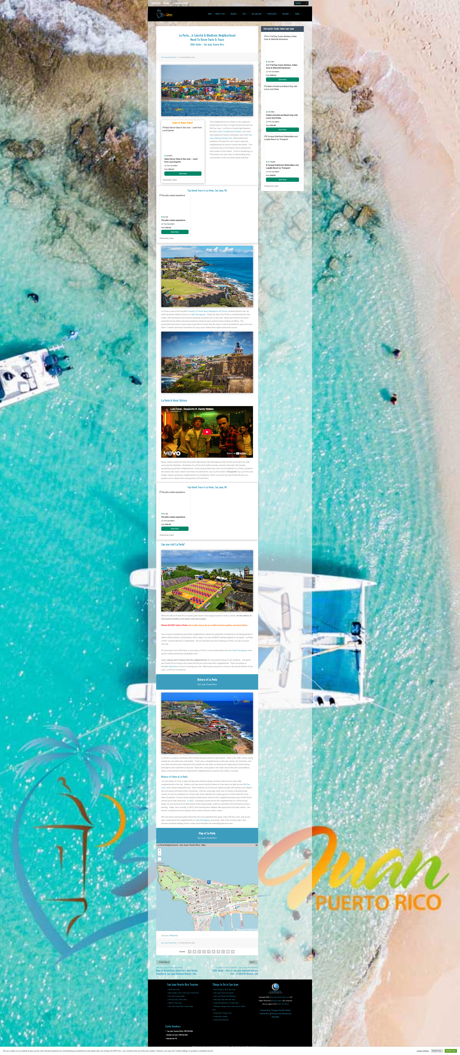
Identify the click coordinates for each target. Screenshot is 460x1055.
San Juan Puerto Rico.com (279, 997)
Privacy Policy (277, 1001)
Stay (244, 14)
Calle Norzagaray (239, 650)
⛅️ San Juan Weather (180, 3)
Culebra (166, 3)
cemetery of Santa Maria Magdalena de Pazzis (207, 311)
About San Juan (173, 989)
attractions (173, 666)
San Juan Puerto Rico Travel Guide (180, 1006)
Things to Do (220, 14)
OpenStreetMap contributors (248, 930)
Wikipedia (173, 936)
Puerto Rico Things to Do (222, 1013)
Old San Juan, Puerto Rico (177, 1000)
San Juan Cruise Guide (176, 996)
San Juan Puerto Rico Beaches (225, 996)
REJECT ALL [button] (436, 1051)
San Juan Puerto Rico (168, 57)
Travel (297, 14)
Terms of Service (283, 1004)
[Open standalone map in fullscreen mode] (256, 845)
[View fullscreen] (159, 859)
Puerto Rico (156, 3)
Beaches (233, 14)
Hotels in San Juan (175, 1003)
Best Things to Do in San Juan (224, 989)
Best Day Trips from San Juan (224, 1000)
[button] (209, 882)
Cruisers (285, 14)
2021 (191, 801)
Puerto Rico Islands (221, 1016)
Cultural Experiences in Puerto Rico (226, 1003)
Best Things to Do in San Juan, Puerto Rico (183, 993)
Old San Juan (256, 14)
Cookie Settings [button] (423, 1051)
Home (210, 14)
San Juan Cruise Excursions (224, 993)
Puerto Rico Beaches (221, 1020)
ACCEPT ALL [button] (451, 1051)
